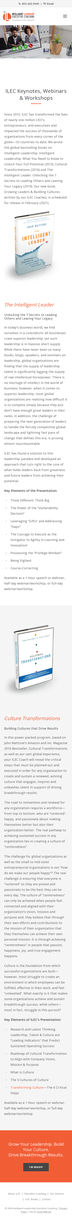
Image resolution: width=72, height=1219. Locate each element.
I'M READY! (36, 1167)
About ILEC (14, 1193)
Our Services (57, 1193)
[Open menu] (65, 16)
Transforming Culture (27, 1087)
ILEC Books (31, 1199)
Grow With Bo (44, 1211)
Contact (46, 1199)
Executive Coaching (35, 1193)
